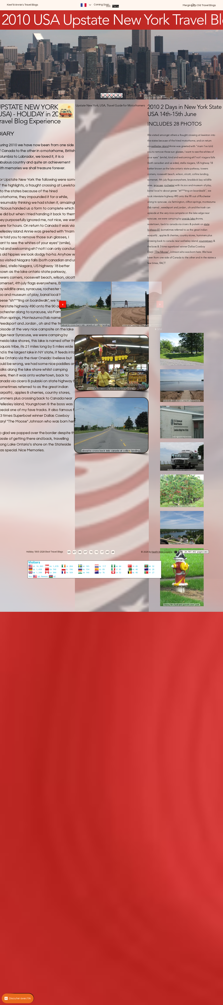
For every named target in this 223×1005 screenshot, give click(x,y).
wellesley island (159, 146)
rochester (169, 185)
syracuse (158, 185)
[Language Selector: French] (86, 5)
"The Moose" (162, 251)
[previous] (62, 304)
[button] (86, 304)
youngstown (206, 240)
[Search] (193, 5)
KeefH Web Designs (162, 552)
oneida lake (188, 218)
